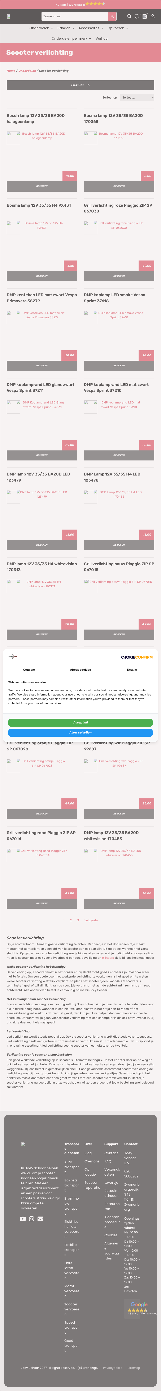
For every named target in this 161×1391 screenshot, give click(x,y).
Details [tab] (132, 669)
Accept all (80, 722)
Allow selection (80, 732)
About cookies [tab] (80, 669)
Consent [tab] (29, 669)
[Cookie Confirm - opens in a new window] (137, 657)
